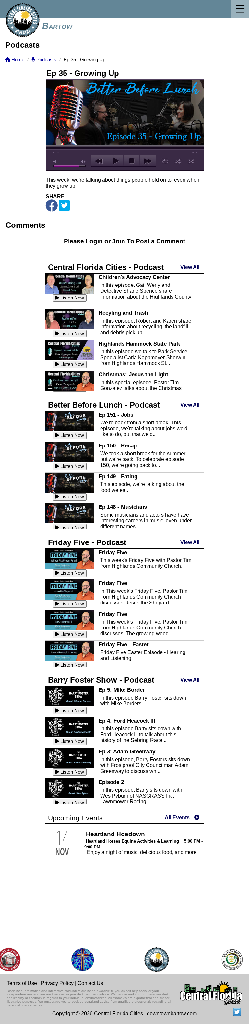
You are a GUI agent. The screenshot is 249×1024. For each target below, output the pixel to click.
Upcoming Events (75, 818)
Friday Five (113, 552)
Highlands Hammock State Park (139, 343)
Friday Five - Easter (124, 644)
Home (17, 59)
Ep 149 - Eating (118, 476)
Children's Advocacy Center (134, 277)
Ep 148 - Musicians (123, 507)
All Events (177, 817)
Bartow (57, 26)
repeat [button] (165, 161)
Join (118, 241)
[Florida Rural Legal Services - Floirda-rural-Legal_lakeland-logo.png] (225, 959)
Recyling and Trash (123, 313)
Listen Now (71, 297)
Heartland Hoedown (115, 834)
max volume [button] (83, 161)
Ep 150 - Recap (118, 445)
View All (189, 267)
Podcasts (45, 59)
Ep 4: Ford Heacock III (127, 720)
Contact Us (90, 983)
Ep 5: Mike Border (122, 690)
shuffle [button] (178, 161)
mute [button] (56, 161)
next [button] (148, 160)
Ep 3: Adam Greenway (127, 751)
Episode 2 (111, 782)
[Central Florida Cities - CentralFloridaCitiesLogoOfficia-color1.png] (149, 959)
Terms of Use (22, 983)
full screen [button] (191, 161)
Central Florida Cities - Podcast (106, 267)
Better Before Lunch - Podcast (104, 404)
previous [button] (99, 160)
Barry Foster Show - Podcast (101, 680)
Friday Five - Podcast (87, 542)
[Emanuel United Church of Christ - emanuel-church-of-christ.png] (76, 959)
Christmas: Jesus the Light (133, 374)
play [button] (115, 160)
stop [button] (131, 160)
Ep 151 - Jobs (116, 414)
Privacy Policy (57, 983)
